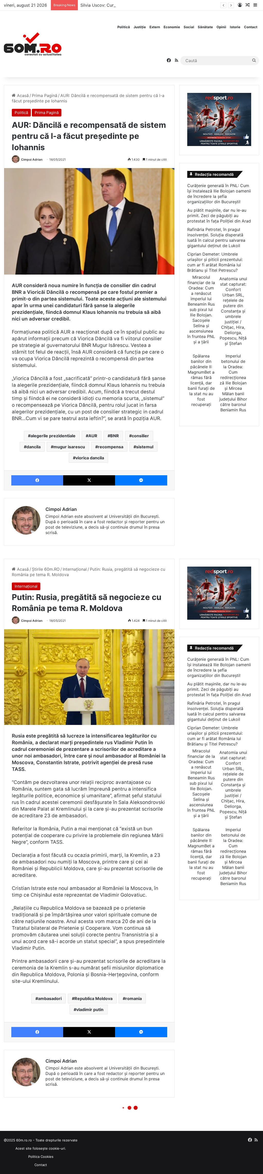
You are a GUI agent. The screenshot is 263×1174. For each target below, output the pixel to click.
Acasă (22, 95)
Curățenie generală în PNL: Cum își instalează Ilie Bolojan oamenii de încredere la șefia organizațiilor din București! (219, 193)
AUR (92, 435)
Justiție (140, 27)
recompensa (110, 446)
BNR (114, 435)
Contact (250, 27)
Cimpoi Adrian (31, 159)
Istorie (235, 27)
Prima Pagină (44, 95)
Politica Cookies (40, 1156)
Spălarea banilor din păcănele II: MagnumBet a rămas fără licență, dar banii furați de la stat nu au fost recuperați (201, 380)
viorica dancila (90, 457)
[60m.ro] (32, 43)
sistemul (144, 446)
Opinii (221, 27)
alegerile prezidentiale (53, 435)
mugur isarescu (69, 446)
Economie (172, 27)
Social (189, 27)
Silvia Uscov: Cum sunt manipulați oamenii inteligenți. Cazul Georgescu (149, 5)
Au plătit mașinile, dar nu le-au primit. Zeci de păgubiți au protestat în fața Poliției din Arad (219, 216)
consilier (140, 435)
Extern (154, 27)
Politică (123, 27)
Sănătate (205, 27)
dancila (33, 446)
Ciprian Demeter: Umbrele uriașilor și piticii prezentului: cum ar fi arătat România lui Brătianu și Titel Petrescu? (215, 262)
